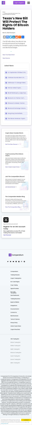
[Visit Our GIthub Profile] (21, 261)
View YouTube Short (9, 55)
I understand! (26, 420)
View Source (6, 58)
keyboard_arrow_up (11, 51)
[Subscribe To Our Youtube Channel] (13, 261)
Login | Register (19, 3)
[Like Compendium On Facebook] (10, 261)
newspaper (6, 72)
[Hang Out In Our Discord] (18, 261)
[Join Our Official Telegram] (16, 261)
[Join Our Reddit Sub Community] (24, 261)
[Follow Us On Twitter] (8, 261)
